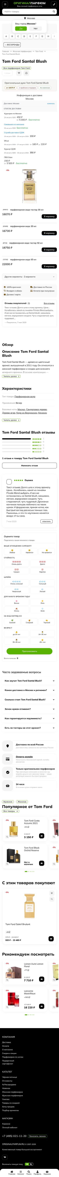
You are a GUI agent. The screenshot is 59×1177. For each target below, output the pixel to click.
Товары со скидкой (11, 1103)
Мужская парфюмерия (12, 1095)
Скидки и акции (9, 1053)
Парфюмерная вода (24, 396)
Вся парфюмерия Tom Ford (16, 68)
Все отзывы (49, 303)
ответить (46, 521)
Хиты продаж (8, 1106)
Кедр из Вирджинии (26, 412)
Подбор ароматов (10, 1110)
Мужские (7, 801)
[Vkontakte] (4, 1157)
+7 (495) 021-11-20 (14, 1136)
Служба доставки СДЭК (14, 132)
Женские (22, 801)
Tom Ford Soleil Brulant (17, 924)
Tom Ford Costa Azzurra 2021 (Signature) (32, 823)
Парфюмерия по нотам (12, 1057)
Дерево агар (8, 412)
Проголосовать (29, 651)
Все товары (9, 811)
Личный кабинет (9, 1127)
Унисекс (6, 1099)
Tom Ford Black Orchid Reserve (31, 849)
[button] (26, 871)
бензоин (42, 412)
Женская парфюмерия (12, 1092)
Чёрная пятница (9, 1077)
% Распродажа (9, 1084)
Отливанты (7, 1081)
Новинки (6, 1088)
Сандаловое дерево (36, 409)
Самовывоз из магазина (14, 124)
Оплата (5, 1046)
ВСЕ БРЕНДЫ (13, 45)
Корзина (6, 1124)
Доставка (6, 1042)
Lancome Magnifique (29, 992)
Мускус (21, 409)
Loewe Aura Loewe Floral (33, 965)
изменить (51, 103)
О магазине (7, 1049)
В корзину (49, 216)
